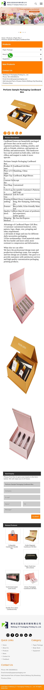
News (4, 653)
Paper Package (8, 50)
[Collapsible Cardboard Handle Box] (13, 536)
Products (9, 38)
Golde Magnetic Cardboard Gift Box (30, 546)
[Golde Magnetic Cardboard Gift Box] (31, 536)
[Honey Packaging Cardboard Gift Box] (31, 577)
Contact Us (6, 656)
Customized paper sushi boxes (12, 587)
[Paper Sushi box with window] (31, 556)
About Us (6, 648)
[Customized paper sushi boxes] (13, 577)
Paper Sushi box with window (30, 567)
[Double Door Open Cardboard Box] (13, 598)
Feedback (6, 659)
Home (3, 38)
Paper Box (17, 38)
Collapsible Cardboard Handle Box (12, 546)
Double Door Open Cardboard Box (12, 608)
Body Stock (6, 54)
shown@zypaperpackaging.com (15, 672)
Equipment (6, 59)
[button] (18, 32)
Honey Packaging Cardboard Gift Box (30, 587)
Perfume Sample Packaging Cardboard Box (16, 39)
